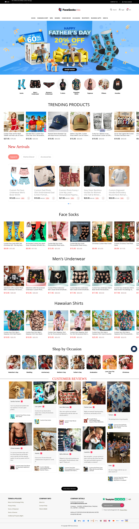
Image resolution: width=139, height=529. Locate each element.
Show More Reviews (69, 489)
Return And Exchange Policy (16, 502)
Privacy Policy (12, 505)
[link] (33, 18)
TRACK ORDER (43, 509)
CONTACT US (114, 2)
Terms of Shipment (13, 509)
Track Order (128, 2)
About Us (41, 502)
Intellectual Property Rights (15, 516)
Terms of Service (12, 512)
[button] (113, 10)
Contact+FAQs (43, 505)
